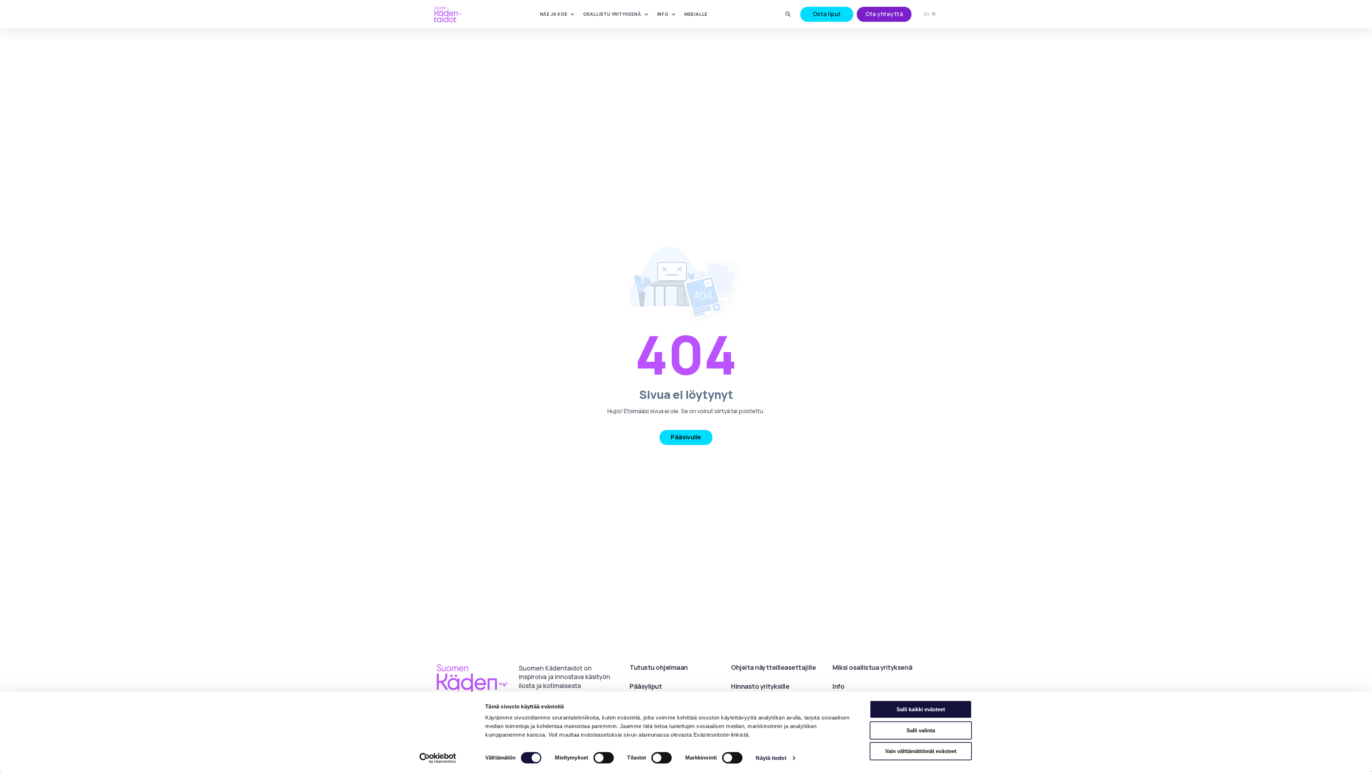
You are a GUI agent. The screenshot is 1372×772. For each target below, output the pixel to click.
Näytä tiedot (771, 758)
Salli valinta (920, 730)
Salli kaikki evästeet (920, 709)
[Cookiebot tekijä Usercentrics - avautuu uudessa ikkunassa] (438, 758)
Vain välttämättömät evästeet (920, 751)
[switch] (603, 757)
